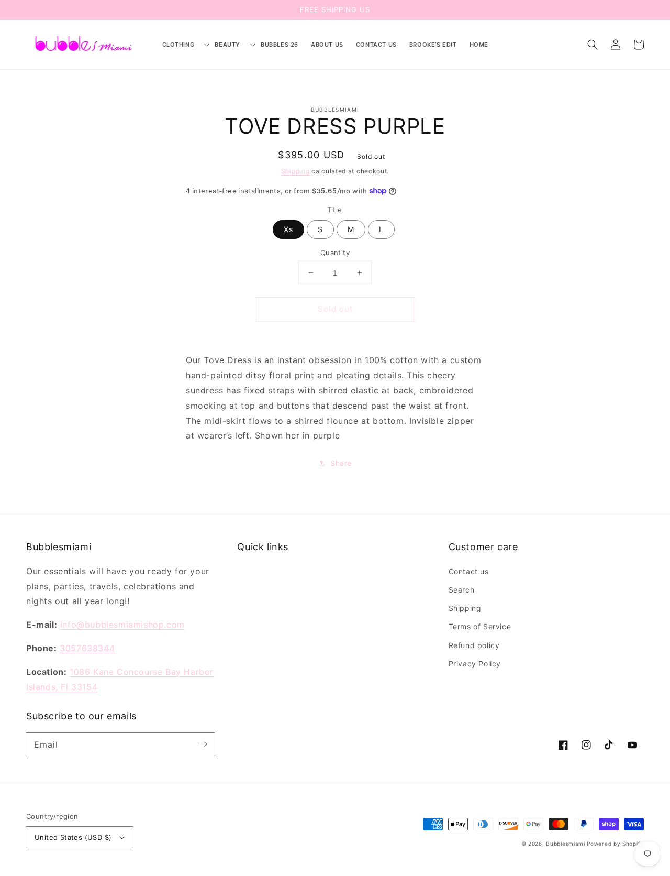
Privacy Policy (475, 663)
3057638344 (87, 648)
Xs (288, 229)
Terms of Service (480, 626)
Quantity (335, 252)
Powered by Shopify (615, 843)
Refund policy (474, 645)
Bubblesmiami (566, 843)
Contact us (469, 571)
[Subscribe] (203, 744)
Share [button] (341, 462)
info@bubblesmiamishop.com (122, 624)
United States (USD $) (73, 837)
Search (462, 589)
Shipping (295, 171)
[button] (182, 44)
